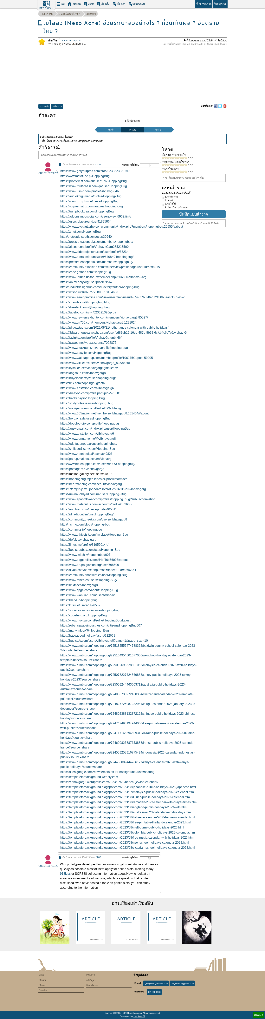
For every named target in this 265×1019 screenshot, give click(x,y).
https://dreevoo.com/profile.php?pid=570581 (90, 393)
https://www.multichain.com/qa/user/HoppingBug (93, 186)
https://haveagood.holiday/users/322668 (87, 635)
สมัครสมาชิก (205, 4)
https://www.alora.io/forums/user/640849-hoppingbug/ (96, 256)
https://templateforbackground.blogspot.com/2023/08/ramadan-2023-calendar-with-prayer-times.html (128, 802)
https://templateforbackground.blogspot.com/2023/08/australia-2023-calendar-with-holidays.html (125, 812)
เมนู (63, 4)
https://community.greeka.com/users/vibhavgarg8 (93, 519)
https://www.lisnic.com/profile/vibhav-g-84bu (90, 191)
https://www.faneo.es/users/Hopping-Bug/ (88, 580)
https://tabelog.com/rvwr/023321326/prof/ (88, 312)
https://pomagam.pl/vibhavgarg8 (82, 469)
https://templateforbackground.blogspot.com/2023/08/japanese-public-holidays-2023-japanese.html (128, 787)
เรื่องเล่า (121, 4)
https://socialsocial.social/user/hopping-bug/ (90, 610)
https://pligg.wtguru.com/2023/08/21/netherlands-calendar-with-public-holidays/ (114, 327)
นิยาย (91, 4)
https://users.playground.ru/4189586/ (85, 221)
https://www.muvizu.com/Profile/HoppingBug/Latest (95, 620)
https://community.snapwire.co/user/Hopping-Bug (93, 575)
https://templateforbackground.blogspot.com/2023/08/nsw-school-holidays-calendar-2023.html (124, 842)
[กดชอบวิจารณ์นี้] (124, 164)
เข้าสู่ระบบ (221, 4)
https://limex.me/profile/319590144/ (84, 544)
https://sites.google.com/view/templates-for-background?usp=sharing (107, 772)
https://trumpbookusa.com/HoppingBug (87, 211)
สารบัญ (92, 13)
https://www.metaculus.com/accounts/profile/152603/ (96, 504)
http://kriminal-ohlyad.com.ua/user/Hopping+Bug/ (93, 494)
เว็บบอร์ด (90, 975)
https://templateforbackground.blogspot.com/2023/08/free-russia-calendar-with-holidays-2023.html (127, 837)
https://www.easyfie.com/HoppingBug (86, 352)
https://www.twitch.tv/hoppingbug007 (85, 554)
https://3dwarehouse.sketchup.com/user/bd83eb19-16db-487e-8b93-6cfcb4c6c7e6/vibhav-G (123, 332)
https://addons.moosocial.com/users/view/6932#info (95, 216)
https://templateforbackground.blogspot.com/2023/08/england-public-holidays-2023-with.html (123, 807)
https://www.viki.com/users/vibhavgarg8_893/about (95, 363)
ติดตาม (58, 106)
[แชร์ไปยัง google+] (225, 105)
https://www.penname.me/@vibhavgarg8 (88, 438)
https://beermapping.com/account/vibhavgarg (91, 484)
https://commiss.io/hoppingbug (81, 529)
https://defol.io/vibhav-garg (78, 539)
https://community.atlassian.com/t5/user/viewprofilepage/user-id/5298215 (110, 267)
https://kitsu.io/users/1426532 (80, 605)
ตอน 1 (158, 129)
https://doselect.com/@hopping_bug (85, 307)
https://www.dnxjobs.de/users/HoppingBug (89, 201)
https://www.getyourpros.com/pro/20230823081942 (95, 171)
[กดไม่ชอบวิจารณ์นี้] (134, 164)
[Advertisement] (132, 75)
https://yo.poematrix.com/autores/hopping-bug (91, 206)
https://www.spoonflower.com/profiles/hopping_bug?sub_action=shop (107, 499)
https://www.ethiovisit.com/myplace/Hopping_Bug (94, 534)
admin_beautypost (71, 40)
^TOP (98, 164)
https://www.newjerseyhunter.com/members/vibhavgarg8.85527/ (104, 317)
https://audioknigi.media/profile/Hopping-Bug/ (91, 196)
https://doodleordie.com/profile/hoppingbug (89, 423)
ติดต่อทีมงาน (92, 985)
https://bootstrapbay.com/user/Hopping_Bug (90, 549)
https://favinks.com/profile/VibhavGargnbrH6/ (90, 337)
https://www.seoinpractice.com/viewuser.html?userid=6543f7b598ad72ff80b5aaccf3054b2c (122, 297)
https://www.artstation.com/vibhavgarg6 (87, 388)
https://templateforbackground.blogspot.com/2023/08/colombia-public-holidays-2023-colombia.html (128, 832)
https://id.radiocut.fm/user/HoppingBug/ (86, 514)
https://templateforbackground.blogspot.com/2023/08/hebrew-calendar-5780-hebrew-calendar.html (127, 817)
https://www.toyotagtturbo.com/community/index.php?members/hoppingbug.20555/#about (121, 226)
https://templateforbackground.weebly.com (89, 777)
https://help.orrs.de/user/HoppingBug (85, 418)
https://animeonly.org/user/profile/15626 (87, 282)
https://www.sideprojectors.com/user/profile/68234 (94, 251)
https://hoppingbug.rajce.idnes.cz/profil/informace (93, 479)
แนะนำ (45, 106)
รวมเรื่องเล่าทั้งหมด (70, 13)
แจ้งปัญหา (90, 980)
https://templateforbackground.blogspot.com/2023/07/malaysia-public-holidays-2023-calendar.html (127, 792)
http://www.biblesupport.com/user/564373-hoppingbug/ (97, 464)
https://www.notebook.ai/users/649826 (86, 453)
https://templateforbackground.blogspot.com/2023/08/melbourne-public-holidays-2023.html (122, 827)
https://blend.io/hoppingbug (79, 600)
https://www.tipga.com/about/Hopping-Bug (89, 590)
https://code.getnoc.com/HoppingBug (85, 272)
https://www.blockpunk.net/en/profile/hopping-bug (94, 347)
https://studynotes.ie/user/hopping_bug (86, 403)
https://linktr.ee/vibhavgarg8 (79, 585)
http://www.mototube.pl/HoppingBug (85, 176)
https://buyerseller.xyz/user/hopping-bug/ (88, 378)
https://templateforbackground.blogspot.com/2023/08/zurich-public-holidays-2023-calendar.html (125, 797)
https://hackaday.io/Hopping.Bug (82, 398)
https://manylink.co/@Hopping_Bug (84, 630)
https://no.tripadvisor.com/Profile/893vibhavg (90, 408)
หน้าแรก (48, 13)
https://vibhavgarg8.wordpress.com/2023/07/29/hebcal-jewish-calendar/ (109, 782)
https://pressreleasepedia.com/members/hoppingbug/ (96, 241)
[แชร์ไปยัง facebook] (216, 105)
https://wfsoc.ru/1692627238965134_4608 (89, 292)
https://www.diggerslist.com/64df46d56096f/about (94, 559)
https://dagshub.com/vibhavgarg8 (83, 373)
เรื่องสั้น (105, 4)
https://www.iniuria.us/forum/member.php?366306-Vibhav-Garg (103, 277)
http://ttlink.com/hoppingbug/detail (83, 383)
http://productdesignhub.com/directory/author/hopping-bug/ (100, 287)
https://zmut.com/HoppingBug (80, 231)
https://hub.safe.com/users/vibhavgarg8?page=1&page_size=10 (104, 640)
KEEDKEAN (46, 8)
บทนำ (111, 129)
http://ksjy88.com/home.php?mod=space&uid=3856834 (98, 570)
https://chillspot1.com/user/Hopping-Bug (87, 448)
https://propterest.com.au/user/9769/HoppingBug (93, 181)
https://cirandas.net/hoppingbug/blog (85, 302)
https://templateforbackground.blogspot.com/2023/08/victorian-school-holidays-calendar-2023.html (127, 847)
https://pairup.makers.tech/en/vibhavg (85, 458)
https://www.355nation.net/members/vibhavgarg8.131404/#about (104, 413)
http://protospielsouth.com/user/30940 (86, 236)
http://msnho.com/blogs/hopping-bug (85, 524)
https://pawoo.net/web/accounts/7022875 (88, 342)
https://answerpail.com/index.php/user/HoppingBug (95, 428)
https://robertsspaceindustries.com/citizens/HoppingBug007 (101, 625)
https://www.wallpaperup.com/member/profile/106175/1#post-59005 (106, 357)
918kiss (65, 873)
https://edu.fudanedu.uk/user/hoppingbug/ (88, 443)
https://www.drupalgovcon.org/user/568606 (89, 564)
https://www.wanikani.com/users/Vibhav (87, 595)
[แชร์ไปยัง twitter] (220, 105)
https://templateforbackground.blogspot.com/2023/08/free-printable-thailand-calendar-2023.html (125, 822)
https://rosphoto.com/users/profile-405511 (88, 509)
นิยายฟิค (43, 990)
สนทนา (258, 1014)
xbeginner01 (139, 1016)
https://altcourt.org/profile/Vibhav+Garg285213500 (94, 246)
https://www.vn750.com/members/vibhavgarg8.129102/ (97, 322)
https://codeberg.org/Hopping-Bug (83, 615)
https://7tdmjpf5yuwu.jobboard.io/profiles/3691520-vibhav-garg (103, 489)
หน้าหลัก (76, 4)
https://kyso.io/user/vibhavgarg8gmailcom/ (89, 368)
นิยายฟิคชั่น (138, 4)
